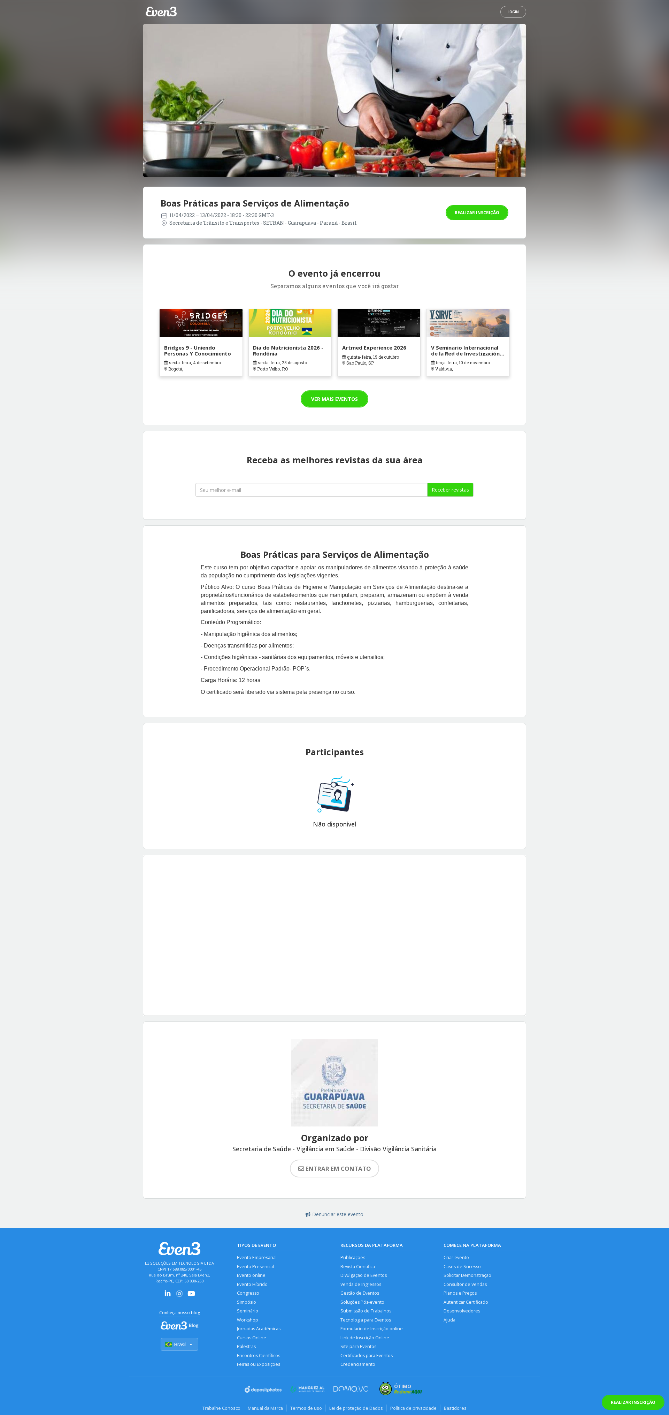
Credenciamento (357, 1364)
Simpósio (246, 1302)
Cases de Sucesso (462, 1267)
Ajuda (449, 1320)
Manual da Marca (265, 1408)
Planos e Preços (460, 1293)
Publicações (352, 1257)
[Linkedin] (167, 1296)
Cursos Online (251, 1338)
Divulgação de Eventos (363, 1275)
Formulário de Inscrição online (371, 1329)
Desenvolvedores (462, 1311)
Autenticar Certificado (466, 1302)
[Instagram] (179, 1296)
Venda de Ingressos (360, 1284)
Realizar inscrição (477, 213)
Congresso (248, 1293)
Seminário (247, 1311)
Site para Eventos (358, 1346)
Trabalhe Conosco (221, 1408)
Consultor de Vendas (465, 1284)
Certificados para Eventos (366, 1355)
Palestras (246, 1346)
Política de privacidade (413, 1408)
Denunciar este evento (337, 1214)
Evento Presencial (255, 1267)
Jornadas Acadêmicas (258, 1329)
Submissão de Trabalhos (365, 1311)
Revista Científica (357, 1267)
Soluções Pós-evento (362, 1302)
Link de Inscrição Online (364, 1338)
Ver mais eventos (334, 399)
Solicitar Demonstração (467, 1275)
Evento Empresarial (257, 1257)
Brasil (180, 1344)
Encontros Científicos (258, 1355)
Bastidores (455, 1408)
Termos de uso (306, 1408)
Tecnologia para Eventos (365, 1320)
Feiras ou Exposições (258, 1364)
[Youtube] (191, 1296)
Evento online (251, 1275)
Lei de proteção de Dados (356, 1408)
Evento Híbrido (252, 1284)
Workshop (247, 1320)
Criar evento (456, 1257)
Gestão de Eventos (359, 1293)
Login (513, 11)
